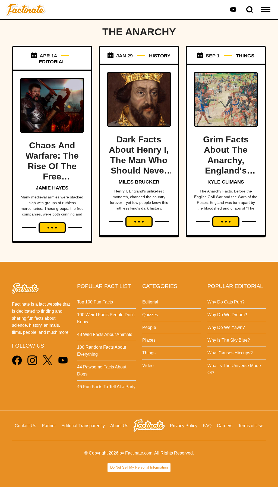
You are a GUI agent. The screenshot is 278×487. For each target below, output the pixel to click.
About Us (119, 425)
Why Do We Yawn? (226, 327)
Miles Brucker (139, 182)
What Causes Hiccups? (230, 353)
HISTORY (159, 55)
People (149, 327)
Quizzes (150, 314)
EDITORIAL (52, 61)
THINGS (245, 55)
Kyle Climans (225, 182)
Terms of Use (250, 425)
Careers (224, 425)
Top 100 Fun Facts (95, 302)
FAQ (207, 425)
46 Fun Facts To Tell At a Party (106, 386)
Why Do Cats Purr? (226, 302)
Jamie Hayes (52, 188)
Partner (49, 425)
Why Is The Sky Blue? (228, 340)
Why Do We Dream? (227, 314)
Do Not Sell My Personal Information (139, 467)
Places (149, 340)
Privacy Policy (183, 425)
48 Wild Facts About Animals (104, 334)
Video (148, 365)
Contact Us (25, 425)
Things (149, 353)
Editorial (150, 302)
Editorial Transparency (83, 425)
